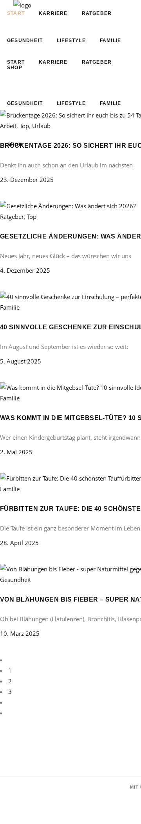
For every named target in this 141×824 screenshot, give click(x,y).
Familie (10, 307)
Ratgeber (12, 216)
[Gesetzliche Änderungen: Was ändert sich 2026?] (68, 206)
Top (31, 216)
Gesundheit (15, 580)
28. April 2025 (19, 543)
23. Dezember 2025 (27, 180)
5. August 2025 (20, 361)
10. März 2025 (20, 633)
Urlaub (41, 126)
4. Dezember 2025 (25, 270)
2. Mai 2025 (16, 452)
